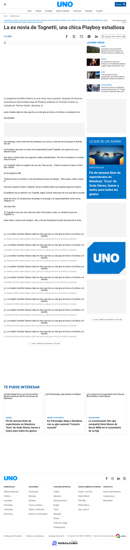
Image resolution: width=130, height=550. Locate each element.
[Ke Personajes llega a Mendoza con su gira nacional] (65, 404)
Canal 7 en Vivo (85, 491)
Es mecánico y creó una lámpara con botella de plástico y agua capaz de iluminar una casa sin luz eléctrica (113, 65)
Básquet (57, 514)
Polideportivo (59, 527)
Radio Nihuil (83, 496)
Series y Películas (62, 11)
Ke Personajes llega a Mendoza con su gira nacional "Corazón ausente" (64, 424)
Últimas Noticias (11, 491)
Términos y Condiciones (35, 536)
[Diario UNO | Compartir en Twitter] (74, 36)
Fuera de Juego (60, 523)
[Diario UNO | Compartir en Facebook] (66, 36)
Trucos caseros (35, 505)
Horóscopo (33, 491)
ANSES (103, 72)
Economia (77, 11)
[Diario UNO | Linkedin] (118, 478)
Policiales (88, 11)
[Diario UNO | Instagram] (112, 478)
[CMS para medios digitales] (65, 543)
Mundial (57, 496)
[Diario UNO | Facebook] (106, 478)
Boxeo (56, 518)
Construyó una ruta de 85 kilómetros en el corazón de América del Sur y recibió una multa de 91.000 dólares (112, 52)
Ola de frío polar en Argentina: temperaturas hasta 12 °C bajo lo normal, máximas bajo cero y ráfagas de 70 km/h (113, 90)
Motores (32, 496)
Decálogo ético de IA (56, 536)
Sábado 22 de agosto (55, 418)
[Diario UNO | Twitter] (124, 478)
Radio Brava (83, 505)
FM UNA (82, 500)
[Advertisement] (106, 116)
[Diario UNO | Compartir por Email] (81, 36)
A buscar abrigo (106, 85)
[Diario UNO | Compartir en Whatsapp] (89, 36)
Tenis (56, 509)
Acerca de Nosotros (112, 491)
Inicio (29, 11)
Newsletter (108, 500)
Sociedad (48, 11)
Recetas (32, 500)
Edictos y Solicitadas (38, 514)
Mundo (103, 46)
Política (38, 11)
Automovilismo (60, 500)
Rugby (56, 505)
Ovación (99, 11)
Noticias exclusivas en (41, 343)
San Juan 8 (83, 509)
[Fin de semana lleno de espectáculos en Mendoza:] (23, 404)
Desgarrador (94, 418)
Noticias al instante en (103, 320)
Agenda (9, 418)
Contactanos (109, 496)
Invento (104, 59)
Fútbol (56, 491)
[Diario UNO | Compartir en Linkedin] (96, 36)
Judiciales (8, 509)
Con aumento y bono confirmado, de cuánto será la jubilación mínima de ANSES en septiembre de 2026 (113, 78)
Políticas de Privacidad (13, 536)
